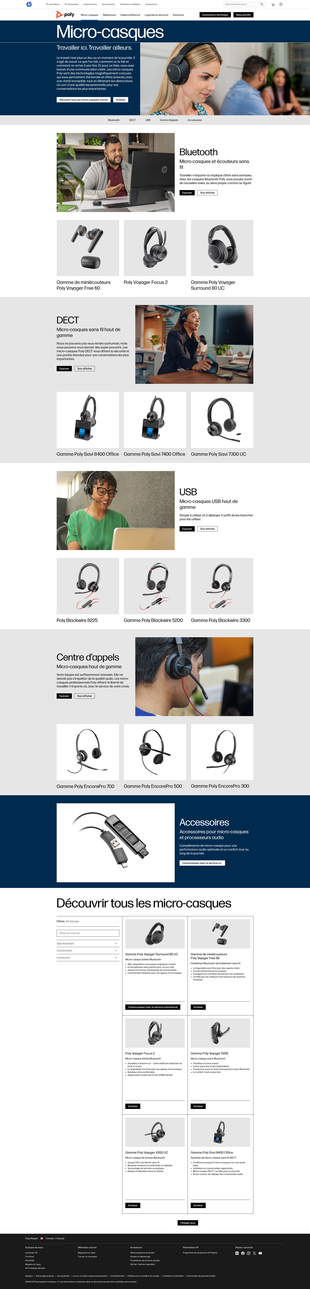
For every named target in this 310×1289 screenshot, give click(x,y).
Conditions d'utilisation (173, 1276)
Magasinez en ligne (86, 1253)
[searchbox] (242, 4)
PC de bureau (71, 4)
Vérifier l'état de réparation (142, 1264)
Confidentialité (117, 1276)
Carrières (29, 1256)
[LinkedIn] (237, 1253)
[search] (262, 4)
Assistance (151, 4)
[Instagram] (248, 1253)
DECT (132, 120)
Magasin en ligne (33, 1264)
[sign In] (281, 4)
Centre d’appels (169, 120)
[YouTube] (260, 1253)
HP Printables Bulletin (35, 1268)
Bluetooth (114, 120)
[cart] (273, 4)
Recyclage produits (45, 1276)
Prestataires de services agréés (145, 1260)
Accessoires (108, 4)
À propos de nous (34, 1247)
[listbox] (88, 943)
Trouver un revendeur (87, 1256)
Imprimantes (90, 4)
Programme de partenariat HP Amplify (200, 1253)
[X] (254, 1253)
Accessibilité (63, 1276)
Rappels (29, 1276)
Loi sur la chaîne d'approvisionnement (90, 1276)
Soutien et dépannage (140, 1256)
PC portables (53, 4)
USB (147, 120)
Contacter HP (31, 1253)
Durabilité (29, 1260)
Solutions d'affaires (130, 4)
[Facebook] (242, 1253)
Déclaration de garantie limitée (201, 1276)
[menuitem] (53, 4)
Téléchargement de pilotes (142, 1253)
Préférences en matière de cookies (143, 1276)
